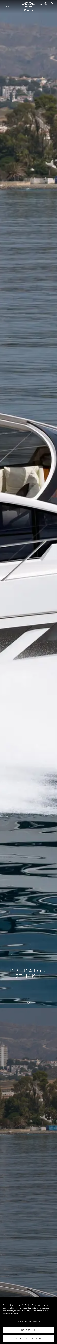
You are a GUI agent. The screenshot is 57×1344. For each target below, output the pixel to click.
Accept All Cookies (28, 1338)
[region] (28, 1320)
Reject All (28, 1330)
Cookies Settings (28, 1321)
